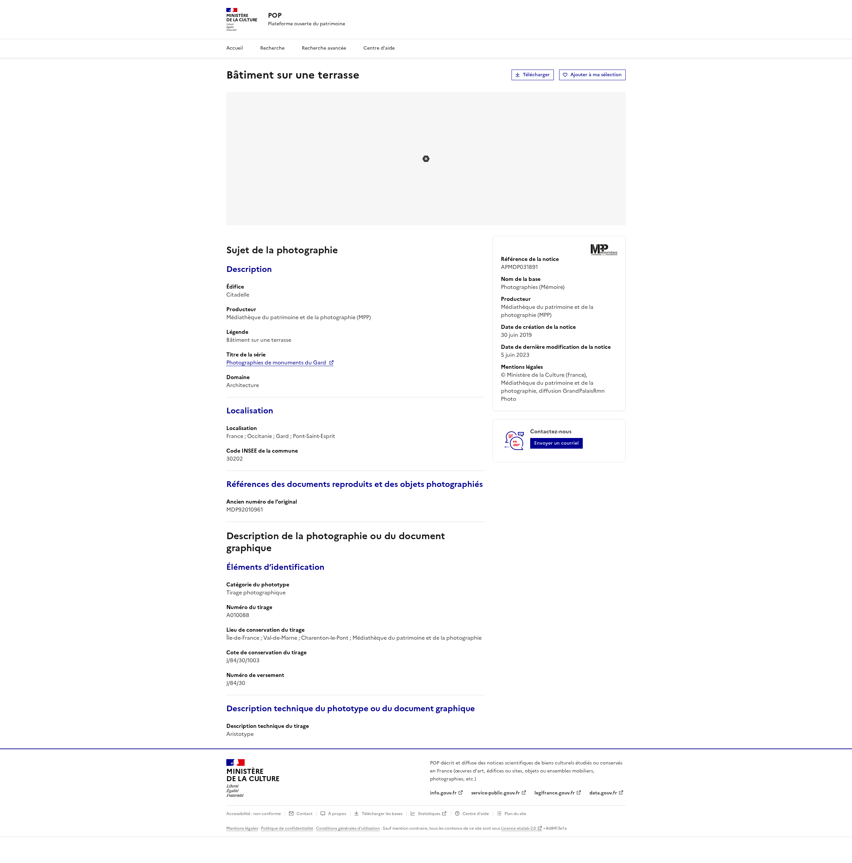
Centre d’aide (476, 814)
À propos (337, 814)
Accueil (234, 48)
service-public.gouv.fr (495, 792)
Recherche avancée (324, 48)
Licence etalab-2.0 (518, 828)
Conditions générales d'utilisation (348, 828)
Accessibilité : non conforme (253, 814)
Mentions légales (242, 828)
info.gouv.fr (443, 792)
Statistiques (429, 814)
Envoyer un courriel (556, 443)
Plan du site (515, 814)
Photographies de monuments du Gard (276, 362)
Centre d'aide (379, 48)
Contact (305, 814)
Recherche (272, 48)
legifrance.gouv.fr (554, 792)
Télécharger (536, 74)
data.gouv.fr (603, 792)
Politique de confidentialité (287, 828)
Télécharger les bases (382, 814)
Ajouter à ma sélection (596, 74)
